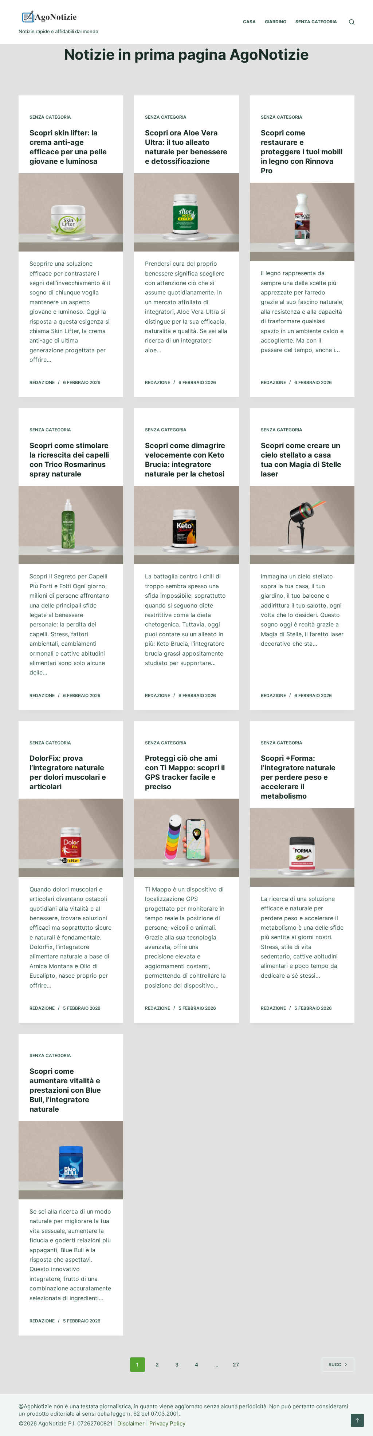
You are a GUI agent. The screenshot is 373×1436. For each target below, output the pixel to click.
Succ (335, 1364)
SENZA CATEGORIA (316, 21)
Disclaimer (131, 1423)
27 (236, 1364)
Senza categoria (50, 117)
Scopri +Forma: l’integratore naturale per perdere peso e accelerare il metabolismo (298, 777)
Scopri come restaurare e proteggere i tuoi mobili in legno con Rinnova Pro (301, 151)
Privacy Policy (167, 1423)
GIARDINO (275, 21)
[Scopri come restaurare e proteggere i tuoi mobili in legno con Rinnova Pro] (302, 222)
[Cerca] (351, 22)
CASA (249, 21)
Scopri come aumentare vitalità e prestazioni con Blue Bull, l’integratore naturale (65, 1090)
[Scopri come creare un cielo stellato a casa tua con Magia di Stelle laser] (302, 525)
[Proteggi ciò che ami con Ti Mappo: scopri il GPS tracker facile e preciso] (186, 838)
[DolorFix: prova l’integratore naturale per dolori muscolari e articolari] (71, 838)
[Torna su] (357, 1420)
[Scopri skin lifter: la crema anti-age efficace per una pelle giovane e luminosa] (71, 212)
